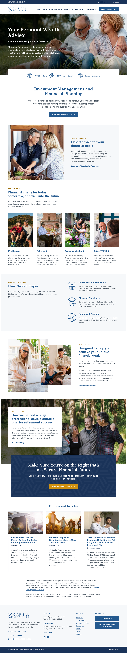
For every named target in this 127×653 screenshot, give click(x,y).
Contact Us (80, 626)
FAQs (78, 631)
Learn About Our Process (87, 386)
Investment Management (91, 282)
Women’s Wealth (73, 251)
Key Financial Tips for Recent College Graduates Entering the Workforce (24, 540)
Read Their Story (18, 443)
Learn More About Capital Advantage (85, 166)
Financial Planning (88, 298)
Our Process (80, 620)
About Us (79, 618)
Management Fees (82, 623)
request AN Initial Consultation (63, 114)
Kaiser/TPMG (100, 251)
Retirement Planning (89, 314)
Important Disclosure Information (107, 625)
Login (117, 2)
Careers (78, 634)
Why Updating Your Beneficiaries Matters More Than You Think (62, 540)
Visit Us (78, 629)
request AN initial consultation (63, 486)
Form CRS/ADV (107, 618)
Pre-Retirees (14, 251)
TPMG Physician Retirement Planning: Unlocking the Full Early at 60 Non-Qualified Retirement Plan (101, 541)
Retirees (41, 251)
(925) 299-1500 (105, 2)
